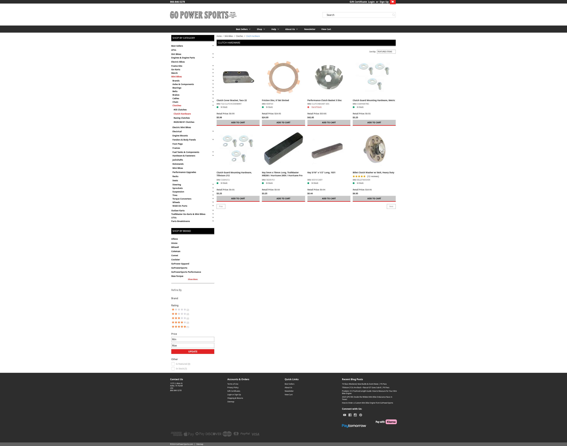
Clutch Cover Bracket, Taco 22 (232, 100)
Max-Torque (177, 276)
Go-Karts (175, 69)
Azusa (174, 243)
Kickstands (178, 163)
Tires (174, 195)
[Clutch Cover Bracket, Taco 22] (238, 77)
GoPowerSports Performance (186, 272)
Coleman (175, 251)
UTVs (173, 217)
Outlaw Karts (178, 210)
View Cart (326, 29)
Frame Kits (176, 65)
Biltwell (175, 247)
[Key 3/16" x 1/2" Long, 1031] (328, 149)
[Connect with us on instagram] (355, 415)
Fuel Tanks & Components (185, 152)
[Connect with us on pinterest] (360, 415)
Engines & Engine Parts (183, 57)
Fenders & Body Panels (184, 139)
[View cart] (393, 2)
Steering (176, 184)
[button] (243, 29)
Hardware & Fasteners (183, 155)
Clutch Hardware (182, 113)
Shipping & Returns (235, 398)
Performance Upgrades (184, 172)
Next (391, 206)
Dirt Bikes (176, 54)
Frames (176, 148)
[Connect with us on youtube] (344, 415)
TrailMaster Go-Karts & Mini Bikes (188, 214)
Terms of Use (232, 384)
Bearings (176, 87)
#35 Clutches (180, 109)
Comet (174, 255)
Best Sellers (177, 45)
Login (371, 1)
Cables (175, 98)
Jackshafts (177, 159)
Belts (174, 91)
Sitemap (230, 401)
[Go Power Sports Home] (203, 14)
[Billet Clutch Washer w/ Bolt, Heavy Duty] (374, 149)
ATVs (173, 50)
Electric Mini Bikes (181, 127)
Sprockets (177, 188)
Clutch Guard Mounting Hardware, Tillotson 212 (234, 174)
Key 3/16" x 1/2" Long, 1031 (321, 172)
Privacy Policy (232, 387)
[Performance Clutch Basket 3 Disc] (328, 77)
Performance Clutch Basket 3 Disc (324, 100)
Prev (221, 206)
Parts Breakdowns (180, 221)
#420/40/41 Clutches (184, 122)
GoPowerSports (179, 267)
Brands (176, 80)
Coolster (175, 259)
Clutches (176, 105)
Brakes (175, 94)
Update (192, 351)
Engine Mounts (180, 135)
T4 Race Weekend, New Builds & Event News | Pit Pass (364, 384)
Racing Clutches (182, 117)
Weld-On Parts (179, 205)
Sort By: (372, 51)
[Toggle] (213, 45)
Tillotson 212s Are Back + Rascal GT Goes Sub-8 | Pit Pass (365, 387)
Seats (175, 180)
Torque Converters (181, 198)
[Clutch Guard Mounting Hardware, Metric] (374, 77)
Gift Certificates (233, 391)
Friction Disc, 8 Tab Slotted (275, 100)
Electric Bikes (178, 61)
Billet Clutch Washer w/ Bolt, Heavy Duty (373, 172)
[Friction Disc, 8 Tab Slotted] (283, 77)
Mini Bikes (176, 76)
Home (219, 36)
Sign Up (384, 1)
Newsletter (309, 29)
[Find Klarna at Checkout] (369, 421)
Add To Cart (238, 122)
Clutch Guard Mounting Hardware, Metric (374, 100)
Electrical (177, 131)
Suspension (178, 191)
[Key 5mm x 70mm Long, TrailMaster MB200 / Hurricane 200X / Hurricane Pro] (283, 149)
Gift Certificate (358, 1)
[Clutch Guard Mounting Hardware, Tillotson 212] (238, 149)
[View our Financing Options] (369, 426)
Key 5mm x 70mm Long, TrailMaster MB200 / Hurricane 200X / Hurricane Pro (282, 174)
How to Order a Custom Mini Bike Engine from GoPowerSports (367, 403)
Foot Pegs (177, 143)
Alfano (174, 238)
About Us (288, 387)
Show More (193, 279)
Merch (174, 73)
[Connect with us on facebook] (350, 415)
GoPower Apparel (180, 263)
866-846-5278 (177, 1)
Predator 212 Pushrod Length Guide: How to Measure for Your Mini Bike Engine (369, 392)
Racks (175, 176)
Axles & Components (183, 84)
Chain (175, 102)
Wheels (176, 202)
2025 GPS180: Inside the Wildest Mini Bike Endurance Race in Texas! (367, 398)
